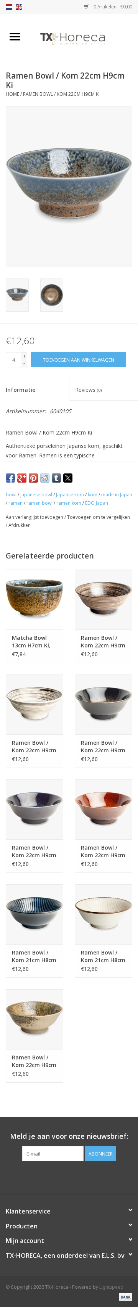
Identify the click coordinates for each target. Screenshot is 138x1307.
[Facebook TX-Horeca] (55, 1177)
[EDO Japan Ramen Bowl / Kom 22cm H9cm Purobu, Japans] (34, 1019)
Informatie (20, 389)
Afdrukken (19, 525)
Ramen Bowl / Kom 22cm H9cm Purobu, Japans (34, 1061)
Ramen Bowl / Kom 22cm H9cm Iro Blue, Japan (34, 851)
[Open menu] (15, 36)
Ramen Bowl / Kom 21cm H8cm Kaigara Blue (34, 956)
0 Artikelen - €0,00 (112, 6)
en (19, 7)
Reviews (88, 389)
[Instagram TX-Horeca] (83, 1177)
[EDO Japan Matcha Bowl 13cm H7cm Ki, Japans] (34, 599)
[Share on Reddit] (44, 478)
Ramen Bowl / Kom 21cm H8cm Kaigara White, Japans (103, 956)
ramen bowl (39, 503)
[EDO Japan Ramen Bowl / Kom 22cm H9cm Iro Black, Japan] (103, 704)
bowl (11, 494)
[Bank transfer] (124, 1296)
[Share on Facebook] (10, 478)
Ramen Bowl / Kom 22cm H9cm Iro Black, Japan (103, 746)
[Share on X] (67, 478)
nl (9, 7)
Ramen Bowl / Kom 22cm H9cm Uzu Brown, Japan (103, 641)
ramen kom (68, 503)
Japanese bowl (36, 494)
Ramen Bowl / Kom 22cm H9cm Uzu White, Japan (34, 746)
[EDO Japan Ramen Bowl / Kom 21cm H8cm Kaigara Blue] (34, 914)
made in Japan (116, 494)
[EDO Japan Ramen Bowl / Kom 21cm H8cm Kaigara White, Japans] (103, 914)
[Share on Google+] (21, 478)
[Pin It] (33, 478)
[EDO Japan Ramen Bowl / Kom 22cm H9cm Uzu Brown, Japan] (103, 599)
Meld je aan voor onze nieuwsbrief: (69, 1136)
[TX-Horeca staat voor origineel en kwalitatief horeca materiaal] (84, 36)
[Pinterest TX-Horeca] (69, 1177)
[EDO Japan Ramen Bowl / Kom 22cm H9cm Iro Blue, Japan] (34, 809)
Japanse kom (70, 494)
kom (92, 494)
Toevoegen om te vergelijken (98, 517)
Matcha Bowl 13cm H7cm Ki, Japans (31, 641)
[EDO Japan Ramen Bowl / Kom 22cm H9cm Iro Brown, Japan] (103, 809)
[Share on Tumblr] (56, 478)
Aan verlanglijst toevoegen (35, 517)
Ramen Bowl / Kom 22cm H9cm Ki (61, 94)
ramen (15, 503)
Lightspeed (111, 1287)
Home (12, 94)
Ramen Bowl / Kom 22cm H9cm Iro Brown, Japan (103, 851)
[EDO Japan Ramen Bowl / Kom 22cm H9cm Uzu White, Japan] (34, 704)
